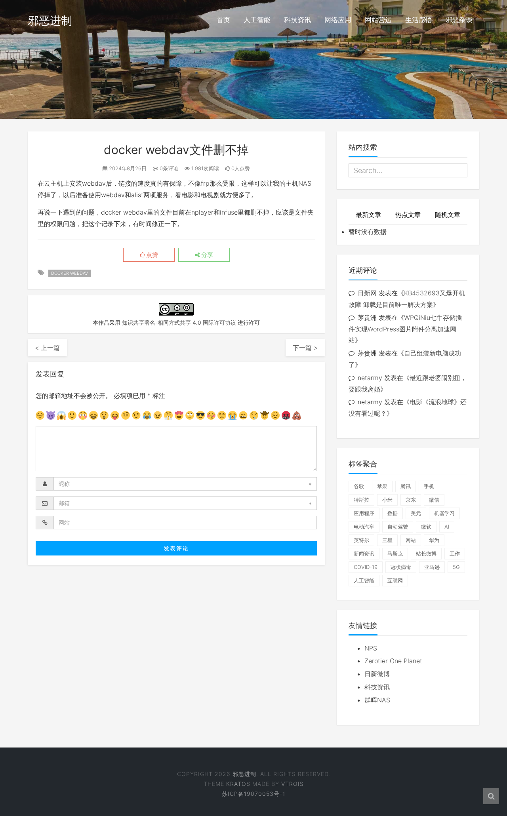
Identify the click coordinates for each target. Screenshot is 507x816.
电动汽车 (364, 526)
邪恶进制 (50, 20)
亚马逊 (432, 567)
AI (446, 526)
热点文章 (408, 215)
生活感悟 (418, 20)
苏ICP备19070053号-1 (253, 793)
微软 (426, 526)
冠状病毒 (401, 567)
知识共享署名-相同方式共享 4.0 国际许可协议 (179, 322)
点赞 (151, 255)
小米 (387, 499)
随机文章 (447, 215)
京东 (411, 499)
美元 (416, 513)
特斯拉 (361, 499)
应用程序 (364, 513)
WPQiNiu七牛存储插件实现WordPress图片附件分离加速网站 (405, 329)
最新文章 (368, 215)
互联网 (395, 580)
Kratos (238, 783)
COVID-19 (365, 567)
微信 (434, 499)
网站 (411, 540)
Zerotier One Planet (393, 661)
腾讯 (405, 486)
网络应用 (337, 20)
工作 (455, 553)
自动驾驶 (397, 526)
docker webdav (69, 273)
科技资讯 (297, 20)
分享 (206, 255)
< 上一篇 (47, 348)
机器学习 (444, 513)
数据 (392, 513)
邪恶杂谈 (459, 20)
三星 (387, 540)
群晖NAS (377, 700)
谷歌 (359, 486)
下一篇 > (305, 348)
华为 (434, 540)
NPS (370, 648)
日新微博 (377, 674)
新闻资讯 (364, 553)
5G (456, 567)
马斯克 (395, 553)
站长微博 (426, 553)
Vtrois (292, 783)
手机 (429, 486)
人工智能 (257, 20)
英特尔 (361, 540)
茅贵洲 (367, 317)
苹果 (382, 486)
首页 (223, 20)
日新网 (367, 293)
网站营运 (378, 20)
